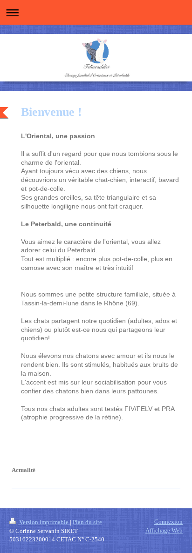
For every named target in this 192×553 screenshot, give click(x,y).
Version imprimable (44, 522)
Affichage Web (164, 530)
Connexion (168, 521)
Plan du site (87, 522)
